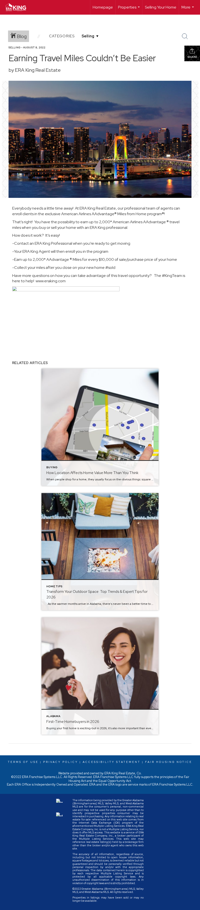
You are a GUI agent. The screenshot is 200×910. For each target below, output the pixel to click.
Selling (15, 47)
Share (192, 57)
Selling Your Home (160, 7)
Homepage (103, 7)
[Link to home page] (18, 7)
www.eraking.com (51, 280)
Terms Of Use (23, 762)
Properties (129, 10)
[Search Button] (184, 36)
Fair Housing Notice (168, 762)
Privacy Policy (60, 762)
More (188, 10)
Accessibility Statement (111, 762)
